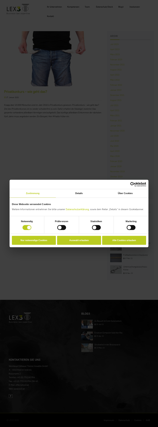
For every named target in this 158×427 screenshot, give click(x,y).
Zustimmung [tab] (33, 193)
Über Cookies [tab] (125, 193)
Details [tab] (79, 193)
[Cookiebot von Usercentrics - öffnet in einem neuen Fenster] (132, 184)
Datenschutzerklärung (77, 209)
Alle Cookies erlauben (124, 240)
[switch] (61, 227)
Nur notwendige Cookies (34, 240)
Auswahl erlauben (79, 240)
